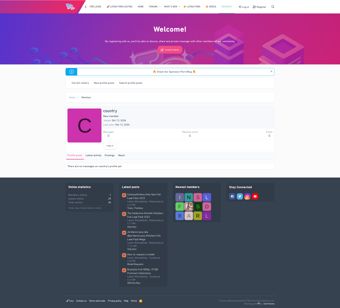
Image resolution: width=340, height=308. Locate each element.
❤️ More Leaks (93, 6)
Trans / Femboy (135, 208)
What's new (170, 6)
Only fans (132, 227)
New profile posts (104, 82)
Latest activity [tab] (93, 155)
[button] (160, 6)
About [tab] (121, 155)
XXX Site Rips (133, 283)
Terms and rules (97, 301)
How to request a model (141, 254)
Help (126, 301)
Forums (153, 6)
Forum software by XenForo (247, 301)
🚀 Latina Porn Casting (119, 6)
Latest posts (130, 187)
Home (141, 6)
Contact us (81, 301)
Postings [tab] (110, 155)
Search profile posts (130, 82)
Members (227, 6)
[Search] (272, 6)
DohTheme (269, 304)
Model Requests (135, 264)
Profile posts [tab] (74, 155)
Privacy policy (114, 301)
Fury (71, 301)
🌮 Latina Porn (192, 6)
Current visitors (80, 82)
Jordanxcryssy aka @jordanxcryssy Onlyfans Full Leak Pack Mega (144, 235)
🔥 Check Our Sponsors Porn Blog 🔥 (174, 71)
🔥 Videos (211, 6)
